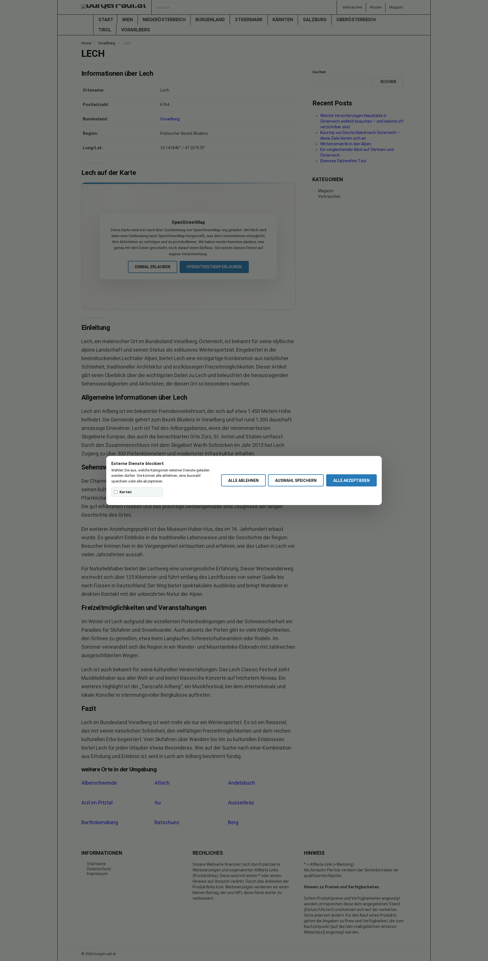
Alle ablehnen (243, 480)
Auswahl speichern (296, 480)
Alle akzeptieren (351, 480)
